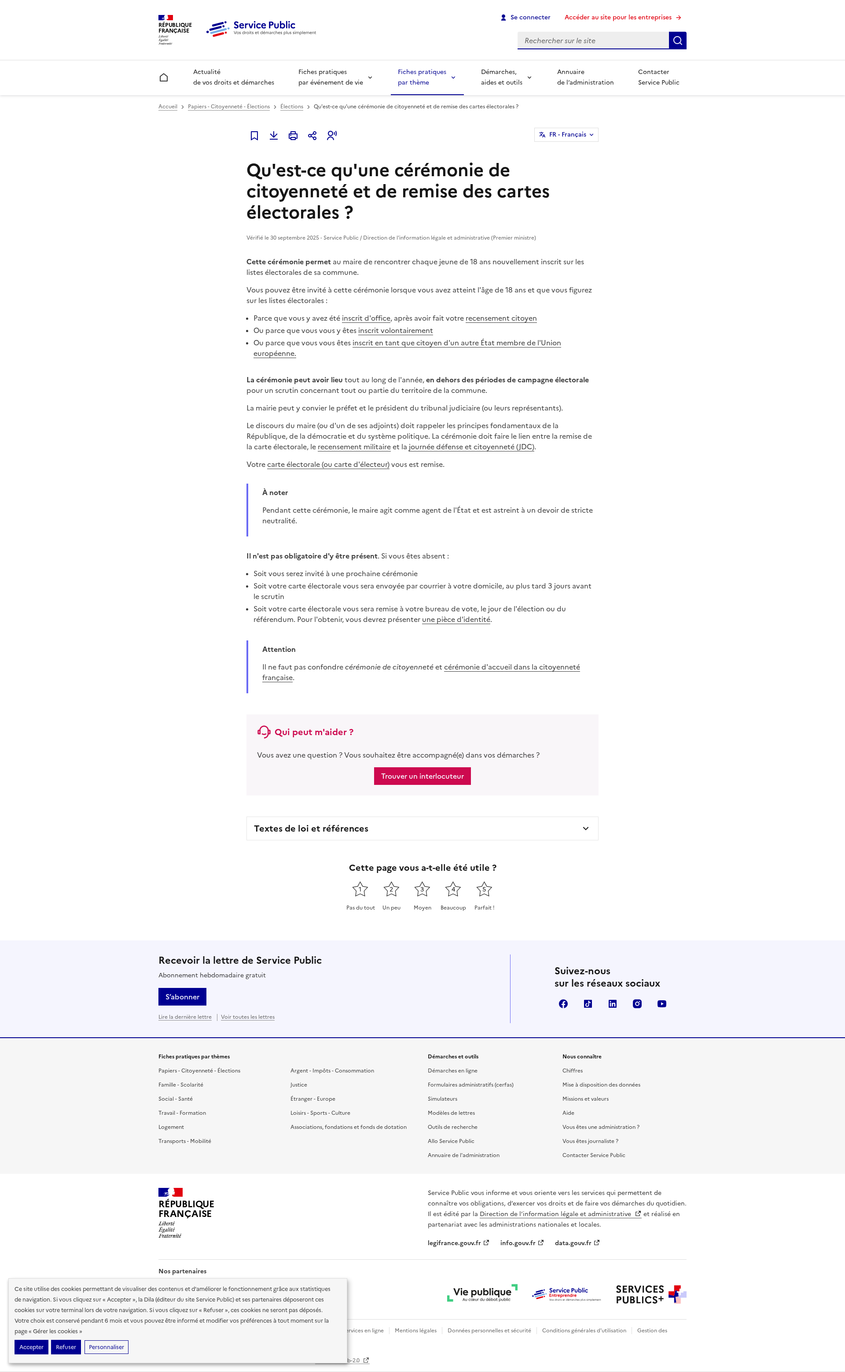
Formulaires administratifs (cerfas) (471, 1085)
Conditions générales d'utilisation (584, 1331)
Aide (568, 1113)
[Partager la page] (312, 136)
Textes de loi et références (311, 828)
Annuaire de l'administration (464, 1155)
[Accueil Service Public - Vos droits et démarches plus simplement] (263, 37)
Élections (291, 107)
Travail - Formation (182, 1113)
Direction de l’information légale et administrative (556, 1214)
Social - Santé (175, 1099)
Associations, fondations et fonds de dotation (348, 1127)
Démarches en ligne (453, 1071)
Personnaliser (106, 1347)
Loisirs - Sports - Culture (320, 1113)
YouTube (662, 1004)
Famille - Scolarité (180, 1085)
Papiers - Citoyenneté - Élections (229, 107)
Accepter (31, 1347)
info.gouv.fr (518, 1243)
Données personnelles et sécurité (489, 1331)
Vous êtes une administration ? (600, 1127)
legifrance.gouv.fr (454, 1243)
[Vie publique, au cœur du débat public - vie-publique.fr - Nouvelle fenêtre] (482, 1294)
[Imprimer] (293, 136)
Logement (171, 1127)
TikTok (588, 1004)
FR (567, 134)
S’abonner (182, 996)
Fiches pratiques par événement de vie (330, 77)
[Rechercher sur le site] (678, 40)
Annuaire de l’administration (585, 77)
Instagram (637, 1004)
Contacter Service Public (659, 77)
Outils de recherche (453, 1127)
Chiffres (572, 1071)
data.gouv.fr (573, 1243)
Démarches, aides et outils (501, 77)
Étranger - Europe (312, 1099)
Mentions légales (416, 1331)
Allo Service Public (451, 1141)
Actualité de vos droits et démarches (233, 77)
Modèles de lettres (451, 1113)
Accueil (167, 107)
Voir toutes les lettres (248, 1017)
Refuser (66, 1347)
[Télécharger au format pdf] (274, 136)
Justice (298, 1085)
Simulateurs (442, 1099)
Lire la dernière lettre (185, 1017)
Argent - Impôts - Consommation (332, 1071)
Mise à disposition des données (601, 1085)
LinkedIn (612, 1004)
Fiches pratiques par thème (422, 77)
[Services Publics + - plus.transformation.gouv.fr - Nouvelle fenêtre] (651, 1294)
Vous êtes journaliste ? (590, 1141)
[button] (332, 136)
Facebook (563, 1004)
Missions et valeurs (585, 1099)
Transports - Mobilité (184, 1141)
